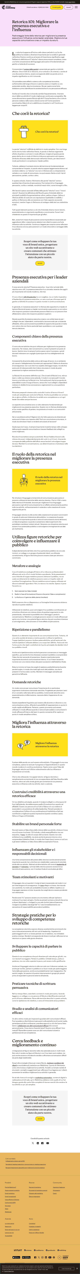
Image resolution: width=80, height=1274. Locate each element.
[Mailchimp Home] (8, 7)
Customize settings (66, 1268)
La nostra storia (9, 1223)
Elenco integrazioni (34, 1196)
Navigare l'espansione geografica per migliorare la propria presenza (25, 1167)
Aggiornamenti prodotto (12, 1190)
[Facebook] (35, 1257)
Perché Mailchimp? (10, 1187)
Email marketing (9, 1193)
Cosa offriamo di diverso (12, 1199)
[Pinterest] (54, 1257)
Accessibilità (8, 1236)
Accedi (68, 7)
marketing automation (43, 1077)
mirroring (24, 867)
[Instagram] (42, 1257)
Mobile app (8, 1212)
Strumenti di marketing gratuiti (38, 1190)
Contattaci (32, 1223)
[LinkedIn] (46, 1257)
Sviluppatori (56, 1190)
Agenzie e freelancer (59, 1187)
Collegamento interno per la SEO (15, 1161)
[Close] (77, 1268)
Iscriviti (40, 263)
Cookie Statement (9, 1271)
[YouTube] (50, 1257)
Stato (6, 1209)
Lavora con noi (9, 1232)
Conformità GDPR (10, 1202)
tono (23, 835)
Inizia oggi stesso (70, 2)
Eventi (55, 1193)
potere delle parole (31, 69)
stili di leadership (30, 297)
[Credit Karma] (39, 1250)
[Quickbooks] (50, 1250)
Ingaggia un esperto (35, 1226)
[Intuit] (18, 1250)
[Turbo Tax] (28, 1250)
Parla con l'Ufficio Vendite (36, 1232)
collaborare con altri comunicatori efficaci (33, 1026)
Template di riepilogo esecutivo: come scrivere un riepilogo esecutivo (26, 1164)
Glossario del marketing (36, 1193)
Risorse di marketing (35, 1187)
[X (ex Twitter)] (39, 1257)
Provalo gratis (56, 7)
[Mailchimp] (61, 1250)
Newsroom (8, 1226)
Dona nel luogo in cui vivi (12, 1229)
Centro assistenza (34, 1229)
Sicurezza (8, 1206)
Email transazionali (10, 1196)
